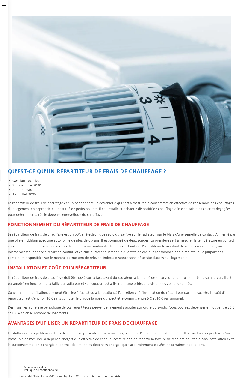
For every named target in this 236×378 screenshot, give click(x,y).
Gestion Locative (26, 180)
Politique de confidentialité (41, 370)
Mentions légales (35, 367)
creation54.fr (112, 376)
